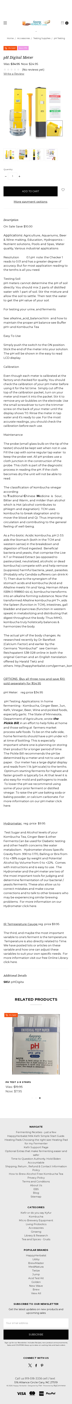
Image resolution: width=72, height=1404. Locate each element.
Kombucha (36, 1216)
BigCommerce (59, 1386)
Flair (40, 1386)
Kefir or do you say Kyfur (36, 1212)
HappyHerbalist (36, 1255)
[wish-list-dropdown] (63, 190)
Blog (36, 1192)
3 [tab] (40, 1098)
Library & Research (36, 1235)
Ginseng (36, 1231)
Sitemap (36, 1196)
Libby (36, 1259)
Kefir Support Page (36, 1147)
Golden (36, 1282)
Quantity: (8, 169)
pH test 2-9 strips (18, 1082)
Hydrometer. (13, 823)
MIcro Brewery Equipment (36, 1220)
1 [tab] (32, 1098)
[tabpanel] (36, 1054)
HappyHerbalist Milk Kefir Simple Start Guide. (36, 1136)
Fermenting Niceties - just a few (36, 1132)
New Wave (36, 1285)
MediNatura (36, 1266)
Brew (36, 1289)
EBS (36, 1189)
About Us (36, 1185)
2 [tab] (36, 1098)
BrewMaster (36, 1263)
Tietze (36, 1270)
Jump (36, 1274)
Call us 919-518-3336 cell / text (35, 1378)
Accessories (36, 1227)
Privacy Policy (36, 1177)
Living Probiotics (36, 1224)
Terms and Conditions (36, 1181)
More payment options (30, 201)
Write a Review (14, 73)
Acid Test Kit (36, 1278)
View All (36, 1293)
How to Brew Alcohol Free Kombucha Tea (36, 1173)
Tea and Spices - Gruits (36, 1239)
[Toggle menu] (4, 22)
